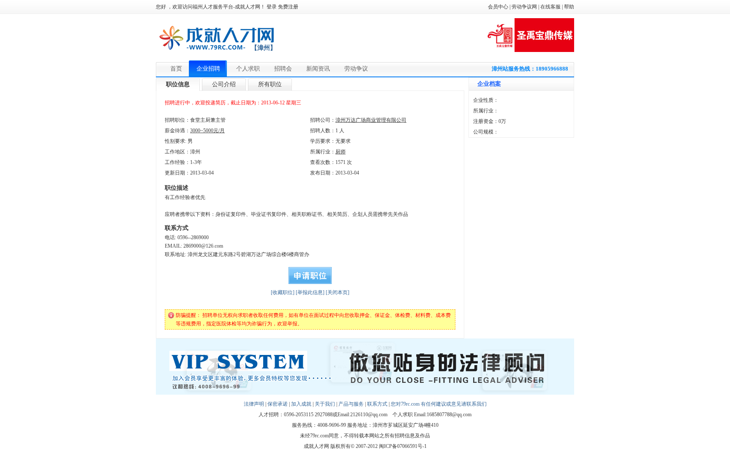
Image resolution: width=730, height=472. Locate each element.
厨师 (340, 152)
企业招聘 (208, 68)
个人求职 (248, 68)
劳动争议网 (524, 7)
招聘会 (283, 68)
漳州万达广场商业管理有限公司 (370, 120)
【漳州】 (263, 47)
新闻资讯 (318, 68)
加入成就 (301, 404)
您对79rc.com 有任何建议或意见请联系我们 (439, 404)
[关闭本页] (337, 292)
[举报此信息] (310, 292)
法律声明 (254, 404)
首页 (176, 68)
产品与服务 (351, 404)
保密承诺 (277, 404)
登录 (272, 7)
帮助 (569, 7)
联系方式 (377, 404)
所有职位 (270, 84)
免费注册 (288, 7)
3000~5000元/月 (207, 131)
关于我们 (325, 404)
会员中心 (498, 7)
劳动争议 (356, 68)
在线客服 (550, 7)
